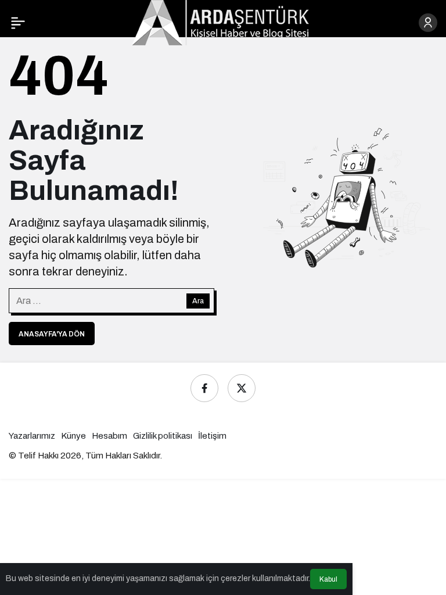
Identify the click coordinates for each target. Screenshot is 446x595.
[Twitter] (242, 388)
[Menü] (18, 22)
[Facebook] (204, 388)
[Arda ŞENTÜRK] (220, 22)
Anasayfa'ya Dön (52, 334)
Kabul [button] (328, 579)
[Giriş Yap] (428, 22)
